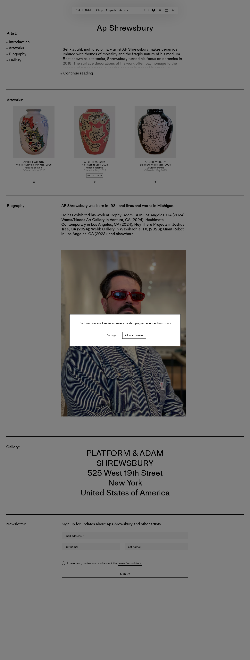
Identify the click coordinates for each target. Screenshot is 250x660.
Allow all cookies (134, 335)
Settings (111, 335)
